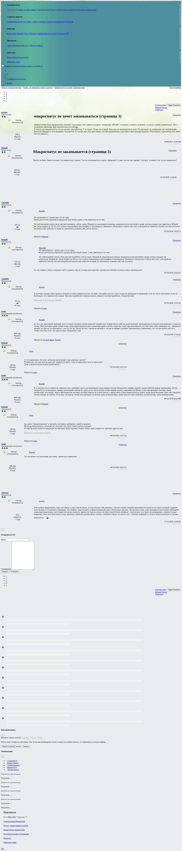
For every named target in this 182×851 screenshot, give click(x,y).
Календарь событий (15, 34)
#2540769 (177, 233)
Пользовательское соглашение (16, 834)
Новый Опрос (161, 107)
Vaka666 (42, 248)
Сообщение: (6, 569)
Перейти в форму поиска (11, 746)
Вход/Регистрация (20, 57)
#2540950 (123, 369)
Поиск (10, 57)
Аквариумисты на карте (47, 34)
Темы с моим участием (36, 22)
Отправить (15, 571)
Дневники (11, 10)
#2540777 (177, 275)
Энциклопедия (43, 10)
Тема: (3, 540)
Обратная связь (13, 62)
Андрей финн (48, 340)
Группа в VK (63, 34)
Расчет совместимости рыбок (62, 10)
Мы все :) (25, 46)
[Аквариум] (22, 66)
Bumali (42, 211)
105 (19, 333)
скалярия (150, 125)
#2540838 (177, 337)
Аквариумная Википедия (14, 821)
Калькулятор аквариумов (85, 10)
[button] (4, 112)
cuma (44, 308)
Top (2, 849)
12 (19, 225)
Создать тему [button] (160, 105)
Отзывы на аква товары (26, 10)
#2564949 (177, 524)
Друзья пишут (13, 770)
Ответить (159, 110)
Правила (69, 22)
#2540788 (177, 305)
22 (19, 170)
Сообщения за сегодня (16, 22)
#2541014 (177, 401)
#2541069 (123, 438)
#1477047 (177, 144)
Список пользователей (55, 22)
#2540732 (173, 179)
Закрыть (5, 571)
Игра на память (36, 46)
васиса (41, 501)
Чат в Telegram (30, 34)
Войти (9, 83)
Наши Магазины (14, 46)
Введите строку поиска (11, 737)
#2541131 (123, 470)
